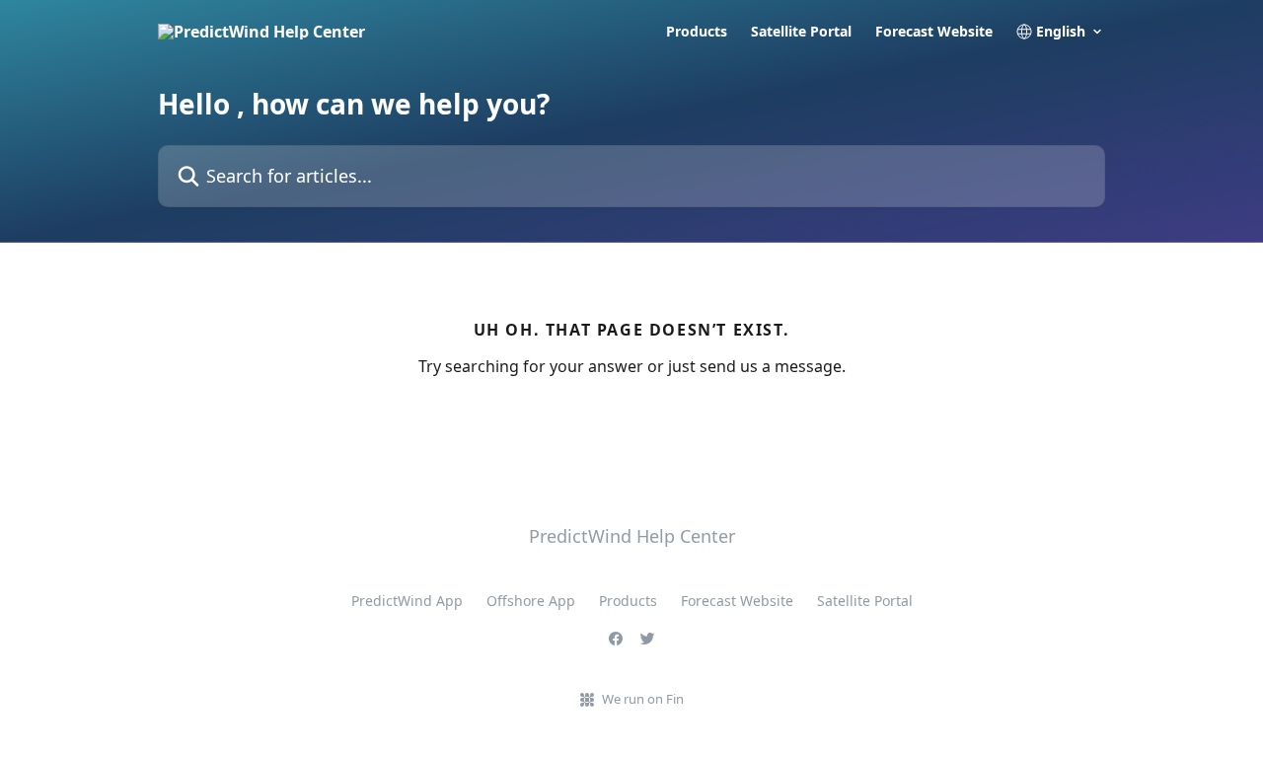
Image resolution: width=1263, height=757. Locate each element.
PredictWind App (407, 600)
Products (696, 31)
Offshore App (530, 600)
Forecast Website (934, 31)
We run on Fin (643, 699)
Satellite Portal (801, 31)
